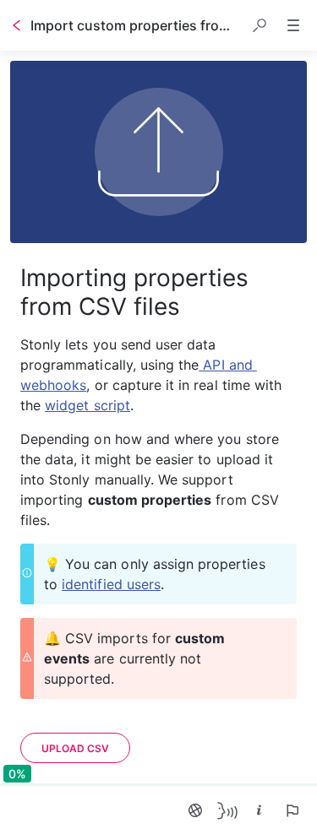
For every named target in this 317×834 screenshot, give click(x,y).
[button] (259, 25)
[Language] (195, 810)
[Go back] (17, 25)
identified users (111, 584)
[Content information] (259, 810)
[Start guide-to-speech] (227, 810)
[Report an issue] (291, 810)
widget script (87, 405)
